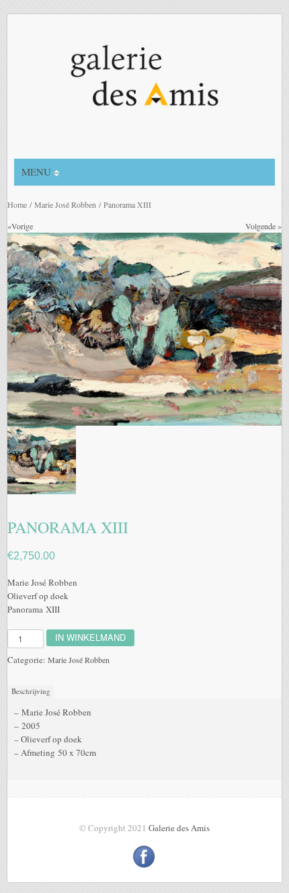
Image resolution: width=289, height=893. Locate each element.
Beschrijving (30, 691)
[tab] (32, 692)
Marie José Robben (65, 204)
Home (17, 204)
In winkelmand (90, 637)
